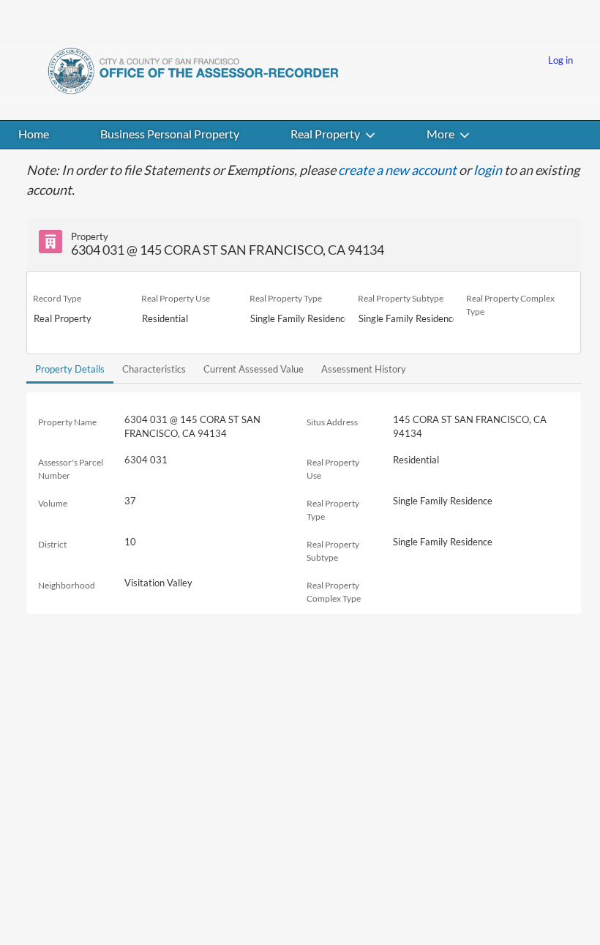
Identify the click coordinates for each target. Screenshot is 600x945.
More (440, 134)
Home (33, 134)
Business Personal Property (169, 134)
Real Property (325, 134)
